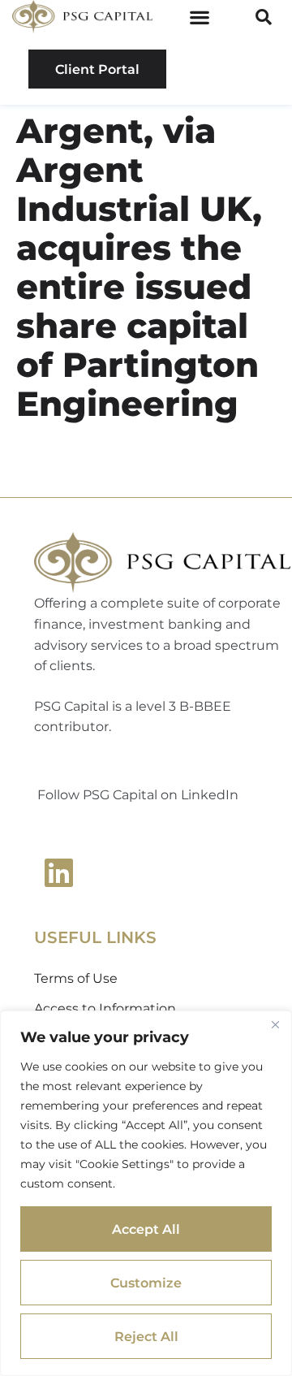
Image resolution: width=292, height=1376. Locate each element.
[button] (200, 16)
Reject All (146, 1336)
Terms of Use (76, 978)
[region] (146, 1193)
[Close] (275, 1024)
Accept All (146, 1229)
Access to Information (105, 1008)
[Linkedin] (58, 872)
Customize (146, 1283)
